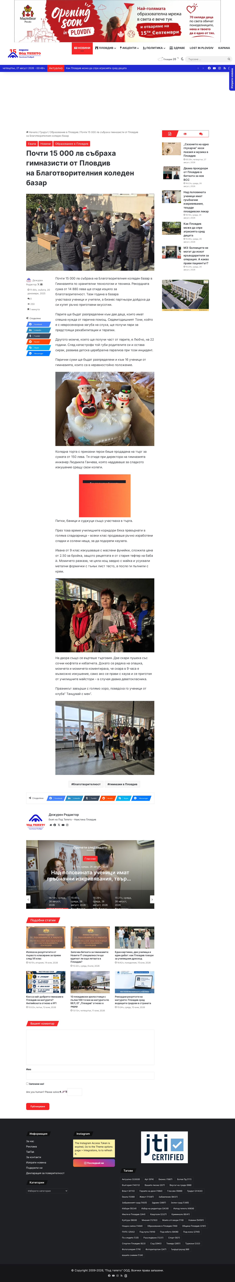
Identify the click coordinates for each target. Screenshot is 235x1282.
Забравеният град (134, 1202)
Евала (32, 143)
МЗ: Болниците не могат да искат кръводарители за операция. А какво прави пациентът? (90, 878)
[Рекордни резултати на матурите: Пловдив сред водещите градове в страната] (134, 982)
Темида (173, 1243)
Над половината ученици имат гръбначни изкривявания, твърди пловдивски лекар (196, 201)
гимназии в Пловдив (123, 784)
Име (28, 1069)
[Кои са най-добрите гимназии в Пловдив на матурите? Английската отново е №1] (45, 982)
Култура (129, 1220)
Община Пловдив (194, 1226)
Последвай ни (95, 1162)
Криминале (181, 1214)
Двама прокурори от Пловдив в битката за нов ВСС (196, 174)
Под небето (169, 1232)
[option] (90, 874)
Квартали (158, 1214)
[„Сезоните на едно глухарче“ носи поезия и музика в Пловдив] (171, 148)
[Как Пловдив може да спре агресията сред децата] (171, 228)
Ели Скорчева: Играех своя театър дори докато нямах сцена (102, 68)
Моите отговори (173, 1220)
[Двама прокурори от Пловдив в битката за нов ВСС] (171, 172)
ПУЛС (128, 1232)
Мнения (149, 1220)
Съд (156, 1243)
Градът (44, 132)
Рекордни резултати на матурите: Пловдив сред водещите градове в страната (133, 1000)
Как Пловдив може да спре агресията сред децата (194, 229)
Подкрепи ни (34, 1167)
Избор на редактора (155, 1208)
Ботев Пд (184, 1179)
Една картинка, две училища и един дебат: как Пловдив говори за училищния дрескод (134, 955)
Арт (149, 1179)
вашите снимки (132, 1255)
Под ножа (191, 1232)
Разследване (153, 1237)
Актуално (131, 1179)
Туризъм (192, 1243)
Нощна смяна (132, 1226)
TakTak (30, 1151)
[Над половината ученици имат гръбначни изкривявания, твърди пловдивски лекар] (171, 196)
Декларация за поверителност (45, 1173)
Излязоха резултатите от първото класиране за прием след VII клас (43, 955)
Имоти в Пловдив (133, 1214)
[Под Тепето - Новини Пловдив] (24, 53)
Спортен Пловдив (134, 1243)
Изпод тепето (183, 1208)
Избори (129, 1208)
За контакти (33, 1157)
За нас (30, 1141)
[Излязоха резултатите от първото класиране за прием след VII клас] (45, 937)
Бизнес (165, 1179)
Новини (83, 48)
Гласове (174, 1191)
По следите (130, 1237)
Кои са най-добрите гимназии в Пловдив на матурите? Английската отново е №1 (44, 1000)
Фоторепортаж (156, 1249)
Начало (33, 132)
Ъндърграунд (180, 1249)
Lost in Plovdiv (201, 48)
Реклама (31, 1146)
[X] (59, 825)
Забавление (168, 1196)
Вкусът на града (180, 1185)
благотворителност (87, 784)
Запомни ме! (36, 1083)
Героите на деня (151, 1191)
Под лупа (147, 1232)
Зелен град (180, 1202)
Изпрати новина (36, 1162)
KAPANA (224, 48)
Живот (147, 1196)
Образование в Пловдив (64, 132)
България (90, 858)
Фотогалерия (131, 1249)
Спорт (174, 1237)
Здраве (179, 48)
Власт (128, 1191)
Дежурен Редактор (64, 814)
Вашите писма (155, 1185)
